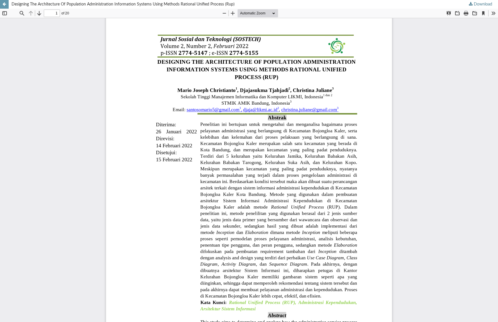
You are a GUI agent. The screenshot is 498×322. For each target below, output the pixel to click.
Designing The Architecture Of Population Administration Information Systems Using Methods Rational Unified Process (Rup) (123, 4)
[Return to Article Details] (4, 4)
